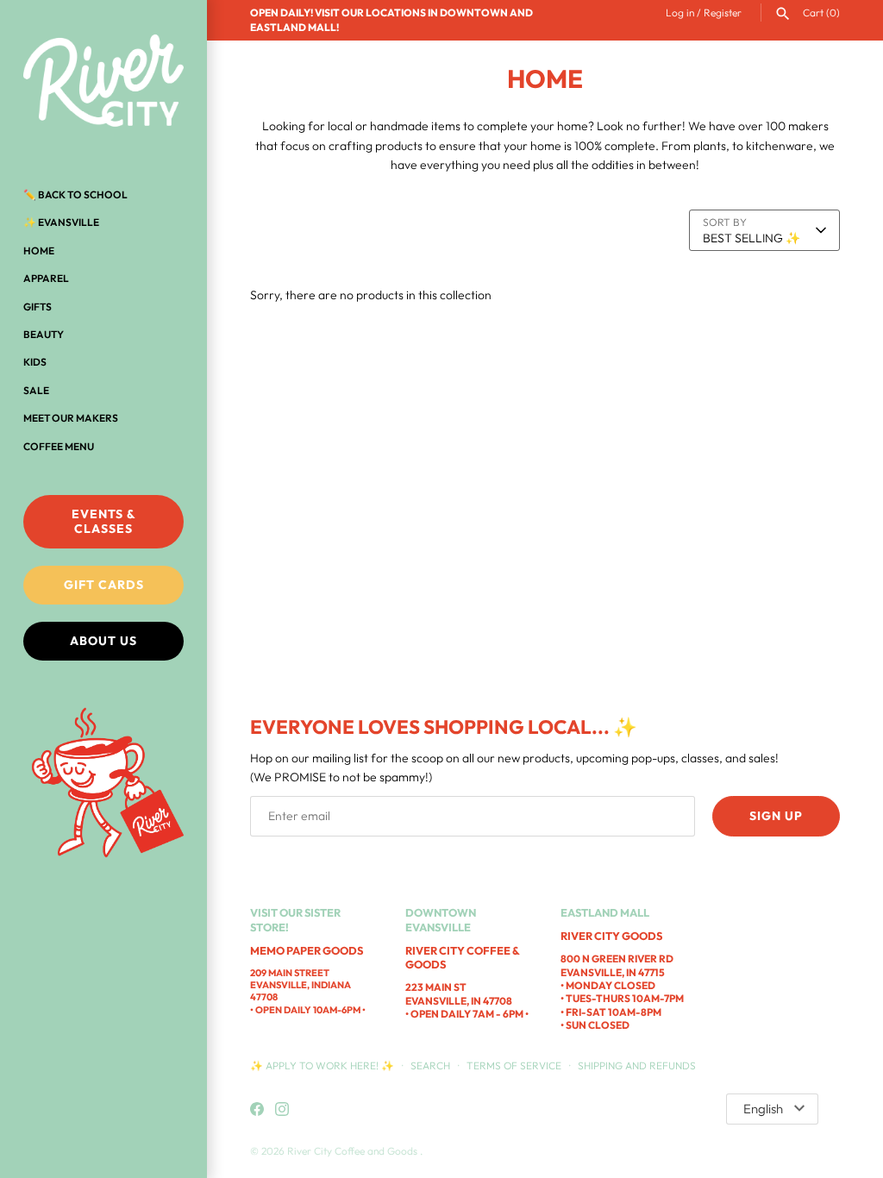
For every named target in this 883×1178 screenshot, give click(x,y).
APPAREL (46, 278)
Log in (680, 12)
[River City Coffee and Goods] (103, 82)
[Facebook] (257, 1109)
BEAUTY (43, 334)
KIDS (35, 361)
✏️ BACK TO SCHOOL (75, 194)
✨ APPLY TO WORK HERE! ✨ (323, 1065)
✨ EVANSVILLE (61, 222)
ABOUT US (103, 641)
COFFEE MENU (58, 446)
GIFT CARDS (104, 584)
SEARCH (430, 1065)
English (763, 1108)
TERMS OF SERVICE (514, 1065)
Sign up (776, 816)
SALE (36, 390)
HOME (38, 250)
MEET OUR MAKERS (70, 417)
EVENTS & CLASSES (104, 521)
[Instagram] (282, 1109)
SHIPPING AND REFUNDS (637, 1065)
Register (723, 12)
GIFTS (37, 306)
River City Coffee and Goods (353, 1150)
